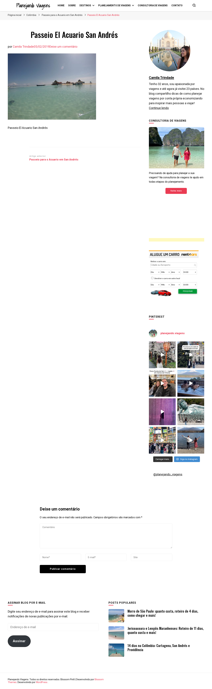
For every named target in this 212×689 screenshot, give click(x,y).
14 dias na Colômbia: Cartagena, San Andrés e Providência (159, 647)
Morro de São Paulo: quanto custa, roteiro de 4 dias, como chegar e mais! (163, 613)
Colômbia (31, 15)
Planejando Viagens (33, 5)
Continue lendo (159, 108)
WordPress (41, 682)
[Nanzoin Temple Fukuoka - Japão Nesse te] (190, 411)
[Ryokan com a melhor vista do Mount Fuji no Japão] (190, 383)
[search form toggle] (194, 5)
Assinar (19, 641)
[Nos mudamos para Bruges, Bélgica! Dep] (190, 354)
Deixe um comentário (63, 46)
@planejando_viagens (167, 474)
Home (61, 5)
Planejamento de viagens (114, 5)
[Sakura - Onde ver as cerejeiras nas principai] (162, 354)
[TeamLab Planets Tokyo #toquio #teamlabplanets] (162, 411)
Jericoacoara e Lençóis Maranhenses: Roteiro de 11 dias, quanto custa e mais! (166, 630)
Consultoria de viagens (153, 5)
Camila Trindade (23, 46)
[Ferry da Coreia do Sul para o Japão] (162, 383)
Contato (177, 5)
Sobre (72, 5)
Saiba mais (176, 191)
